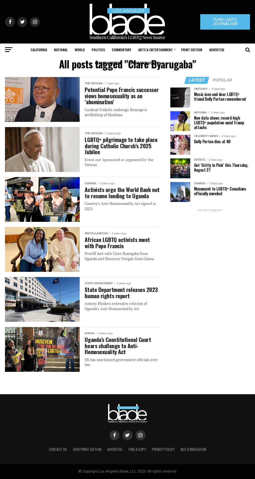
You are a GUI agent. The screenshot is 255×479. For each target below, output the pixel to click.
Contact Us (58, 449)
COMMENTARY (121, 49)
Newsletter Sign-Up (144, 62)
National (61, 49)
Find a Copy (137, 449)
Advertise (216, 49)
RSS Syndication (193, 449)
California (39, 49)
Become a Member (108, 62)
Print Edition (191, 49)
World (80, 49)
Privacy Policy (163, 449)
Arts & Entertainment (155, 49)
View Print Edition (87, 449)
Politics (98, 49)
